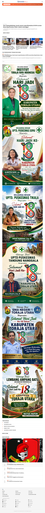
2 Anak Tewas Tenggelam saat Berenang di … (15, 477)
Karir (3, 492)
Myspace (5, 505)
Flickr (17, 506)
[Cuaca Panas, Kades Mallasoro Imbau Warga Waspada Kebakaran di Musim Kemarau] (22, 41)
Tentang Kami (4, 494)
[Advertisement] (22, 13)
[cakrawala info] (22, 1)
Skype (17, 505)
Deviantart (30, 503)
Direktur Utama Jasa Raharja (9, 426)
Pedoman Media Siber (32, 494)
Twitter (18, 500)
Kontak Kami (17, 494)
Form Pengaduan (5, 496)
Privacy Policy (18, 492)
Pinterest (30, 500)
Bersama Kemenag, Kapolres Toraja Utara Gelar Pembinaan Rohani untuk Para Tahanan (35, 47)
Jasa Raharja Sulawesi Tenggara (10, 430)
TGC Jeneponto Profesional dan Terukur (14, 481)
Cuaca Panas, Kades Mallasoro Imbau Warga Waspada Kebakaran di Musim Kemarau (22, 47)
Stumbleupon (19, 501)
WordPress (31, 501)
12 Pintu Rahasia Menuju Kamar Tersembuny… (15, 472)
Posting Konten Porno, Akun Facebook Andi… (15, 468)
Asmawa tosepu (7, 428)
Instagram (5, 503)
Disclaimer (30, 492)
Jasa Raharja (6, 422)
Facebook (5, 500)
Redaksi (16, 491)
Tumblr (5, 501)
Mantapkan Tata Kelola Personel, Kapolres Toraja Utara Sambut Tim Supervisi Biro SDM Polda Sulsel (8, 48)
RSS (30, 506)
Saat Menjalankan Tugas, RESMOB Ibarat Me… (15, 464)
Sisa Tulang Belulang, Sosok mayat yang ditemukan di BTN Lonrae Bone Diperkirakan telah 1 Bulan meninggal (22, 26)
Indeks (3, 491)
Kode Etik (30, 491)
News (8, 463)
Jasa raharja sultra (7, 424)
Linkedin (18, 503)
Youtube (30, 505)
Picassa (5, 506)
